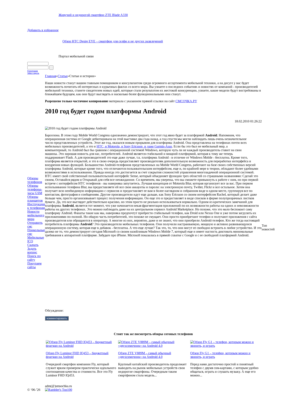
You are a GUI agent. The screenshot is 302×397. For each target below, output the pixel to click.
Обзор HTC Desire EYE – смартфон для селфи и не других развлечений (112, 41)
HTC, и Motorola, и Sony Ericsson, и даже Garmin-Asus (134, 146)
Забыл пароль (33, 73)
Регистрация (32, 71)
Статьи (63, 76)
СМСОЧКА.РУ (186, 101)
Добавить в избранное (43, 30)
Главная (50, 76)
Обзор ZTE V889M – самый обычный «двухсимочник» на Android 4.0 (144, 355)
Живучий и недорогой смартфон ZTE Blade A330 (93, 15)
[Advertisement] (153, 269)
